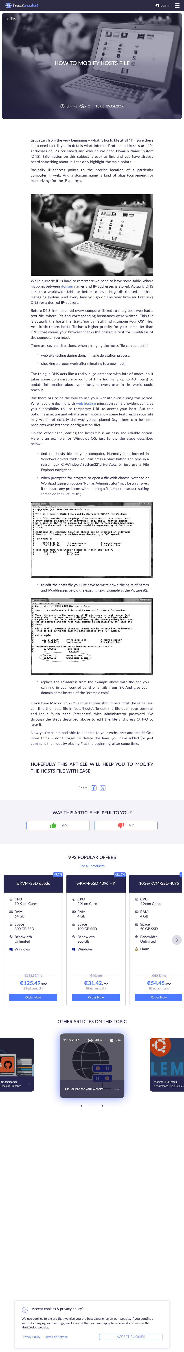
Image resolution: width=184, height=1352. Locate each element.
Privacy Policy (31, 1337)
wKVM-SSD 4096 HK (96, 884)
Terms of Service (56, 1337)
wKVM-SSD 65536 (33, 884)
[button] (177, 940)
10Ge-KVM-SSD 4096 (159, 884)
